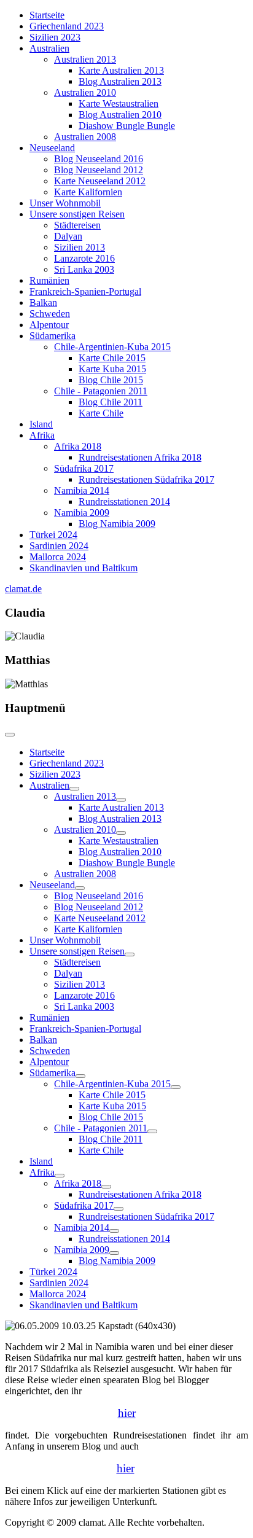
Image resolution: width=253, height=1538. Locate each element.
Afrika (42, 435)
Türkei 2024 (53, 534)
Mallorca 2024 (57, 557)
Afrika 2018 (77, 446)
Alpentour (49, 324)
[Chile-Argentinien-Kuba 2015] (176, 1087)
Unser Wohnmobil (65, 203)
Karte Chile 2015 (112, 358)
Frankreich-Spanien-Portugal (85, 291)
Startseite (46, 15)
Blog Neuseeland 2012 (98, 170)
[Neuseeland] (80, 888)
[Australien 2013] (121, 800)
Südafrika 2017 (84, 468)
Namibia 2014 (81, 490)
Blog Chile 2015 (111, 380)
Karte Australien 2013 (121, 70)
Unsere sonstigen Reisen (77, 214)
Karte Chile (101, 413)
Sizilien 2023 (54, 37)
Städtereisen (77, 225)
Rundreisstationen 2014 (124, 501)
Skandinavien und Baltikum (83, 568)
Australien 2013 (85, 59)
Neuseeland (52, 147)
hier (127, 1413)
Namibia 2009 (81, 512)
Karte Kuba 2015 (112, 369)
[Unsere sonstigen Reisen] (129, 954)
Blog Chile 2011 (110, 402)
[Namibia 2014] (114, 1231)
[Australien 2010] (121, 833)
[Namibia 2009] (114, 1253)
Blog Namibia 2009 (117, 523)
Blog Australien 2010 (120, 114)
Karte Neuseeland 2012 (100, 181)
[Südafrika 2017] (118, 1209)
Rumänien (49, 280)
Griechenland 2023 (66, 26)
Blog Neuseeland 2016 (98, 159)
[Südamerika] (80, 1076)
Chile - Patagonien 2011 (100, 391)
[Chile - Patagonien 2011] (152, 1131)
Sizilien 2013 (79, 247)
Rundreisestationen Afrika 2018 (140, 457)
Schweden (49, 313)
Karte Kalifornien (88, 192)
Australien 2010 (85, 92)
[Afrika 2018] (106, 1187)
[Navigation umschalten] (10, 734)
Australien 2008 (85, 136)
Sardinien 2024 (58, 546)
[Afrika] (59, 1175)
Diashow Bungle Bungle (127, 125)
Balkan (43, 302)
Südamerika (52, 335)
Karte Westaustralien (118, 103)
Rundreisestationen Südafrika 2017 (146, 479)
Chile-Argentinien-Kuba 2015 (112, 347)
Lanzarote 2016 (84, 258)
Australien (49, 48)
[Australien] (74, 788)
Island (41, 424)
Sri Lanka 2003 (84, 269)
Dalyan (68, 236)
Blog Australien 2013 (120, 81)
